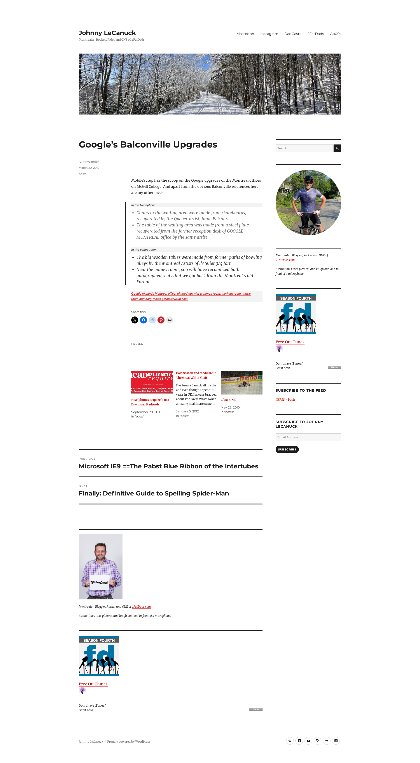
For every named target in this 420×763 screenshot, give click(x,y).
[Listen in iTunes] (170, 656)
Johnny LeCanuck (107, 32)
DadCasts (292, 34)
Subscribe (287, 449)
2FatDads (315, 34)
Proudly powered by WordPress (128, 742)
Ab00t (335, 34)
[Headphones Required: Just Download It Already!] (152, 383)
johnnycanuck (89, 161)
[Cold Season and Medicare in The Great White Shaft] (198, 394)
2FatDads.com (141, 606)
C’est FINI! (228, 400)
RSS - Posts (287, 399)
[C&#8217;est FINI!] (241, 383)
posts (82, 174)
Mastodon (245, 34)
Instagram (269, 34)
